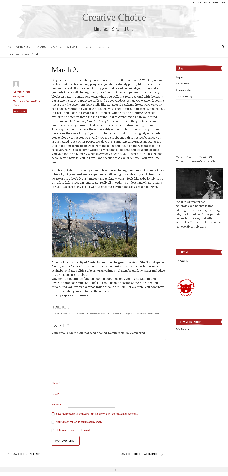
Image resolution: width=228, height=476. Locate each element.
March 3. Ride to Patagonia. (139, 453)
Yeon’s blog (40, 46)
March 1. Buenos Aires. (62, 314)
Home (16, 54)
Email (55, 393)
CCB (114, 469)
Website (56, 404)
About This (197, 2)
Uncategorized (19, 111)
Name (56, 382)
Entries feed (182, 83)
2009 (23, 54)
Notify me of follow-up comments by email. (79, 421)
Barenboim (19, 101)
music (16, 104)
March (29, 54)
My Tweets (182, 329)
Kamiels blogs (23, 46)
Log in (179, 77)
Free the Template (210, 2)
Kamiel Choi (21, 91)
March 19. (117, 314)
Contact (223, 2)
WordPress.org (184, 96)
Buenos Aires (33, 101)
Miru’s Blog (56, 46)
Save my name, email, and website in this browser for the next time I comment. (97, 413)
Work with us (73, 46)
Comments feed (184, 89)
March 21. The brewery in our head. (93, 314)
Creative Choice (114, 17)
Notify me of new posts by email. (73, 429)
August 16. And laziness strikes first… (143, 314)
